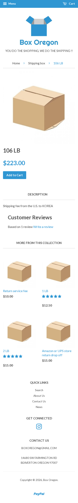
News (39, 407)
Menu (12, 3)
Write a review (43, 227)
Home (16, 63)
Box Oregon (50, 480)
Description (37, 194)
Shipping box (36, 63)
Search (39, 390)
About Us (39, 395)
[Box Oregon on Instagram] (39, 426)
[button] (52, 296)
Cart (71, 3)
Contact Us (39, 401)
